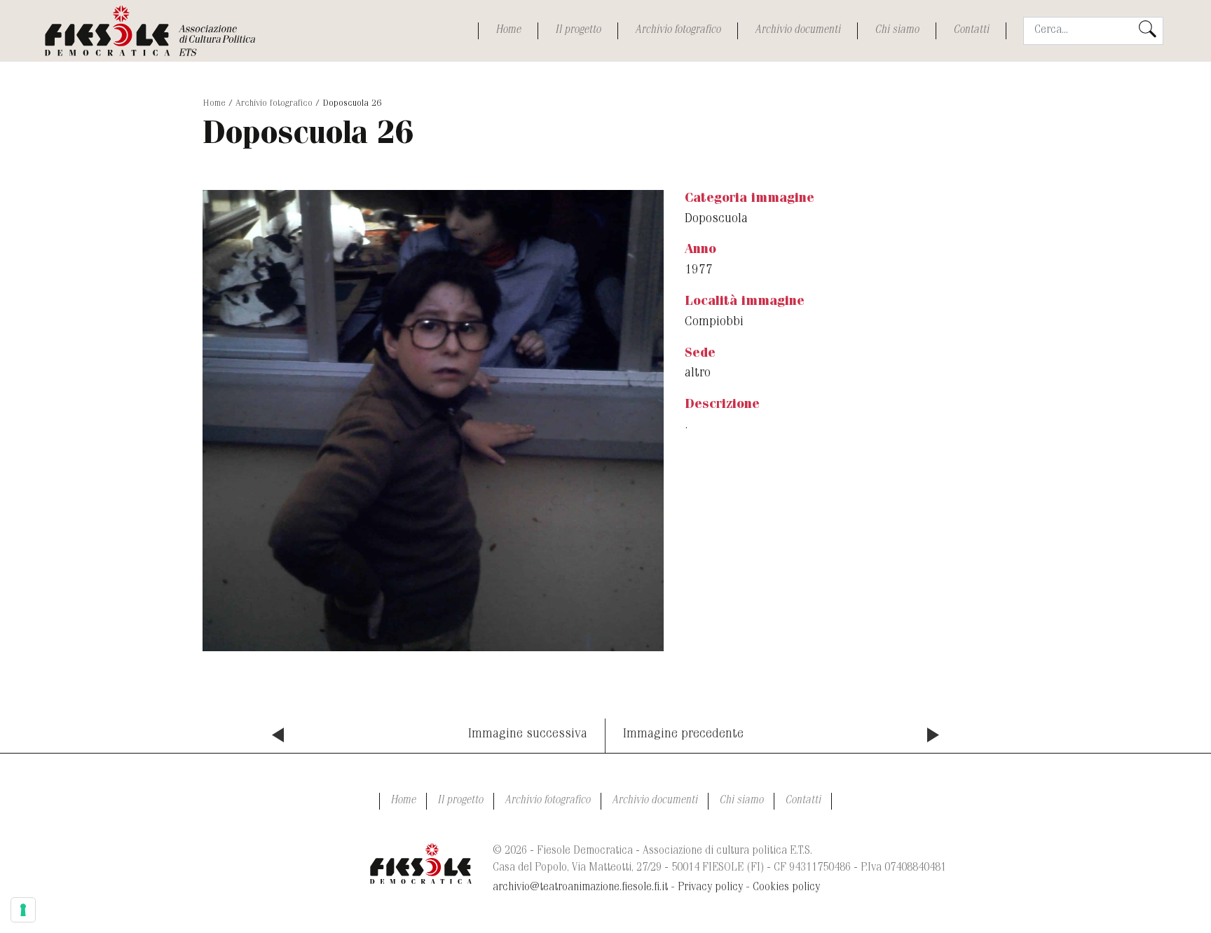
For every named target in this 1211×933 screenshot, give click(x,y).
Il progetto (578, 30)
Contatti (971, 30)
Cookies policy (786, 888)
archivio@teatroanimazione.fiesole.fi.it (580, 888)
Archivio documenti (797, 30)
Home (508, 30)
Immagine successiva (527, 735)
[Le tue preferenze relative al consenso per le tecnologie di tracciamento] (23, 910)
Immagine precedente (683, 735)
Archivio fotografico (677, 30)
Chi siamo (897, 30)
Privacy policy (710, 888)
